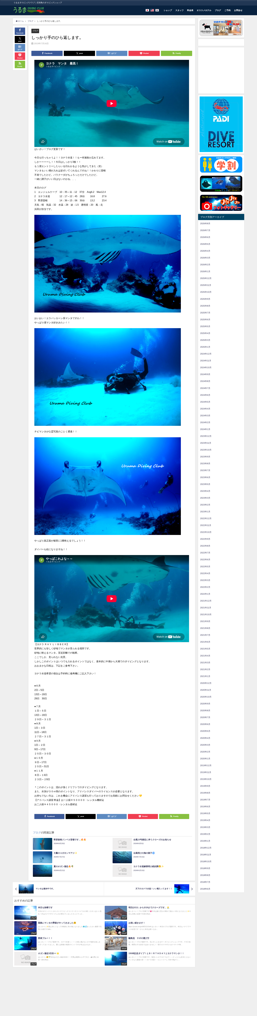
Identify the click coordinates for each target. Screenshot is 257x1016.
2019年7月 (205, 800)
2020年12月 (205, 683)
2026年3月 (205, 258)
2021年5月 (205, 649)
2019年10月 (205, 779)
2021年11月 (205, 608)
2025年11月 (205, 285)
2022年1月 (205, 594)
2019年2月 (205, 834)
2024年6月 (205, 395)
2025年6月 (205, 319)
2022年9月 (205, 539)
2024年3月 (205, 415)
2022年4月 (205, 573)
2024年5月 (205, 402)
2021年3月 (205, 663)
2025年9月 (205, 299)
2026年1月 (205, 271)
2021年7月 (205, 635)
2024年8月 (205, 381)
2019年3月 (205, 827)
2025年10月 (205, 292)
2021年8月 (205, 628)
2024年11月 (205, 361)
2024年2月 (205, 422)
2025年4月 (205, 333)
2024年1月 (205, 429)
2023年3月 (205, 498)
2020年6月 (205, 724)
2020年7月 (205, 717)
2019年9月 (205, 786)
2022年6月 (205, 559)
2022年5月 (205, 566)
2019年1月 (205, 841)
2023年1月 (205, 512)
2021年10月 (205, 614)
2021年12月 (205, 601)
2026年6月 (205, 237)
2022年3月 (205, 580)
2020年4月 (205, 738)
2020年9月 (205, 704)
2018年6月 (205, 889)
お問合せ (238, 10)
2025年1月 (205, 347)
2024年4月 (205, 409)
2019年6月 (205, 806)
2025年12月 (205, 278)
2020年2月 (205, 752)
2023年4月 (205, 491)
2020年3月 (205, 745)
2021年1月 (205, 676)
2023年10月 (205, 450)
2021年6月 (205, 642)
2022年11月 (205, 525)
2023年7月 (205, 470)
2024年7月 (205, 388)
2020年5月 (205, 731)
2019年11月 (205, 772)
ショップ (168, 10)
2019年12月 (205, 765)
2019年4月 (205, 820)
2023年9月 (205, 457)
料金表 (190, 10)
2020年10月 (205, 697)
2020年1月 (205, 759)
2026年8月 (205, 223)
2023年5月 (205, 484)
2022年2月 (205, 587)
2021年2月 (205, 669)
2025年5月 (205, 326)
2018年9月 (205, 868)
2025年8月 (205, 306)
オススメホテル (204, 10)
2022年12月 (205, 518)
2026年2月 (205, 265)
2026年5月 (205, 244)
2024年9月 (205, 374)
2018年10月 (205, 861)
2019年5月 (205, 813)
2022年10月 (205, 532)
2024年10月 (205, 367)
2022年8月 (205, 546)
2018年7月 (205, 882)
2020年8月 (205, 710)
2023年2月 (205, 505)
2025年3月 (205, 340)
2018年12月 (205, 848)
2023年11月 (205, 443)
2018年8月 (205, 875)
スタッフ (179, 10)
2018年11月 (205, 855)
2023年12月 (205, 436)
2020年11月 (205, 690)
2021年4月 (205, 656)
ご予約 (227, 10)
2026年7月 (205, 230)
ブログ (218, 10)
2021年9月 (205, 621)
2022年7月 (205, 553)
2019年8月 (205, 793)
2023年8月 (205, 463)
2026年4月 (205, 251)
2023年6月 (205, 477)
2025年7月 (205, 313)
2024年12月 (205, 354)
